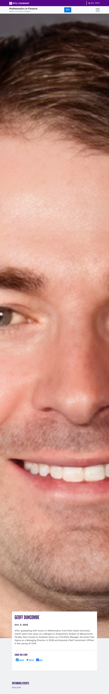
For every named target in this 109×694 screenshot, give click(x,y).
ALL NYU (95, 3)
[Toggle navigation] (98, 10)
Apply (68, 9)
